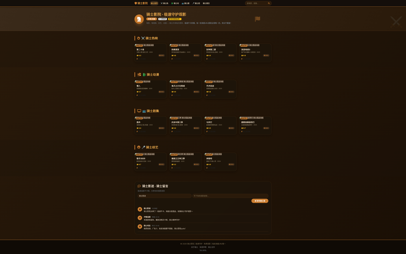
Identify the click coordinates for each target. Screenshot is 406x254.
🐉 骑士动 (175, 3)
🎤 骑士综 (196, 3)
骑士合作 (211, 247)
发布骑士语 (260, 201)
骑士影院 (142, 3)
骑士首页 (154, 3)
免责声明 (203, 247)
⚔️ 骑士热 (164, 3)
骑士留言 (206, 3)
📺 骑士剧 (185, 3)
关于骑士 (194, 247)
